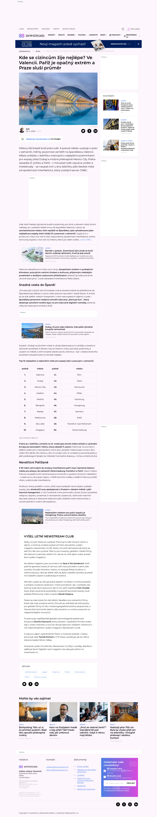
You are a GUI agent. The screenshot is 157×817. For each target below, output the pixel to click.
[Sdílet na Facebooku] (89, 131)
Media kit (81, 786)
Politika (81, 35)
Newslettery (32, 29)
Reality (61, 35)
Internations (80, 672)
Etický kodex (83, 766)
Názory (51, 35)
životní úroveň (40, 677)
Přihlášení (135, 29)
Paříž (27, 677)
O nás (21, 29)
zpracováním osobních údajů (117, 790)
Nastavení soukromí (86, 789)
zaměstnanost (31, 672)
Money (48, 248)
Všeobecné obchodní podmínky (86, 771)
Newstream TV (131, 36)
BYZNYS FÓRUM (69, 29)
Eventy (56, 29)
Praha (67, 672)
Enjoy (102, 35)
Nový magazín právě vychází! (63, 44)
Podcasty (116, 35)
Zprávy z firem (127, 141)
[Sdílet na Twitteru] (83, 131)
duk (28, 129)
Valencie (55, 672)
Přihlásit (131, 783)
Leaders (70, 35)
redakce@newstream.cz (57, 767)
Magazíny (46, 29)
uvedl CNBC (85, 240)
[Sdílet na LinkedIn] (95, 131)
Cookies (80, 775)
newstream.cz (24, 51)
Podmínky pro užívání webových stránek (85, 780)
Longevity (93, 35)
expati (44, 672)
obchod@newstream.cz (57, 770)
